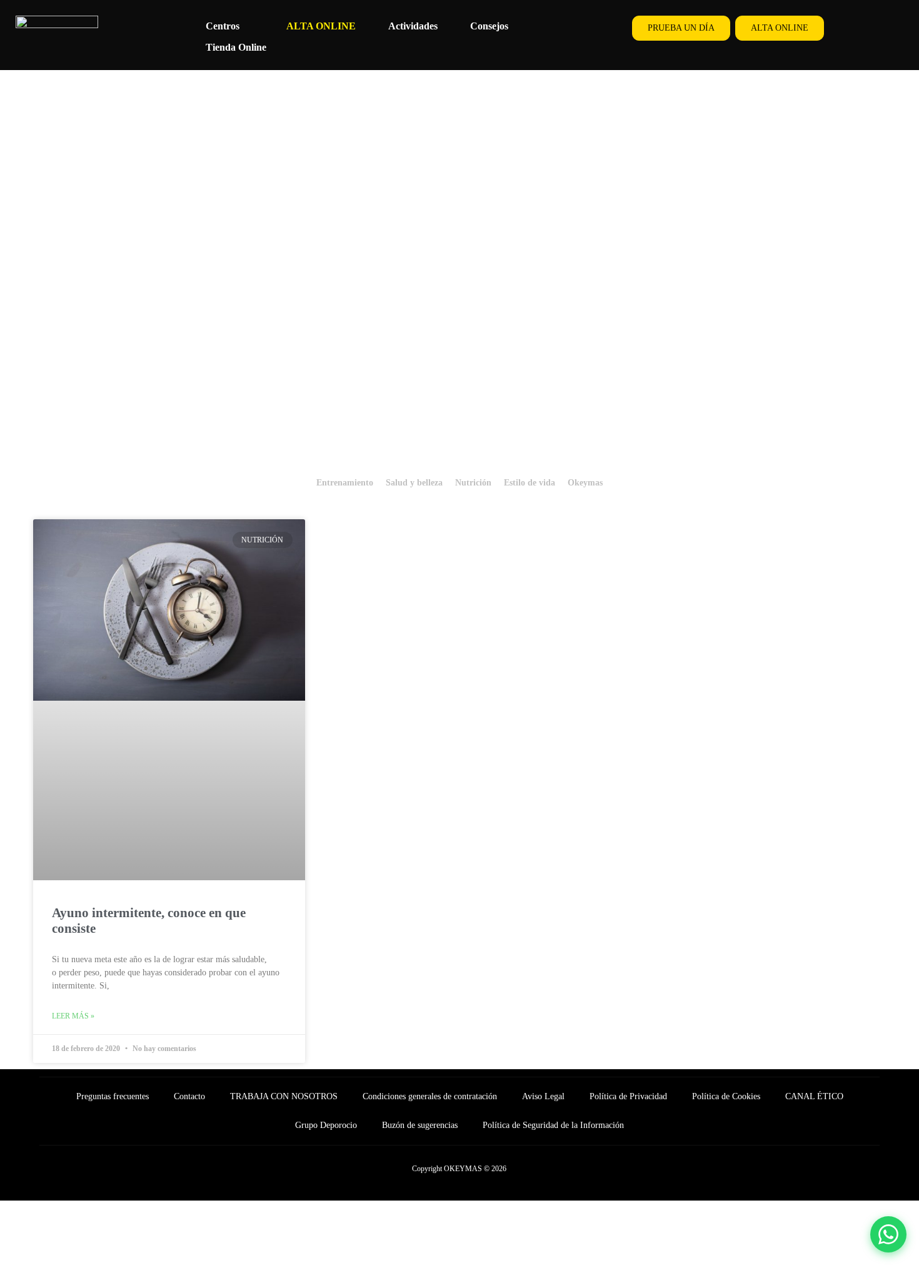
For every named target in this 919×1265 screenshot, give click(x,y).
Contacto (189, 1096)
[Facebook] (860, 28)
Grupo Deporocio (326, 1125)
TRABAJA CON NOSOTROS (284, 1096)
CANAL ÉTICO (814, 1096)
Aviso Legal (543, 1096)
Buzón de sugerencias (420, 1125)
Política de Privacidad (628, 1096)
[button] (229, 26)
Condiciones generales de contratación (430, 1096)
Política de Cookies (726, 1096)
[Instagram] (888, 28)
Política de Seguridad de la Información (553, 1125)
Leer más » (73, 1016)
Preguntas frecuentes (112, 1096)
